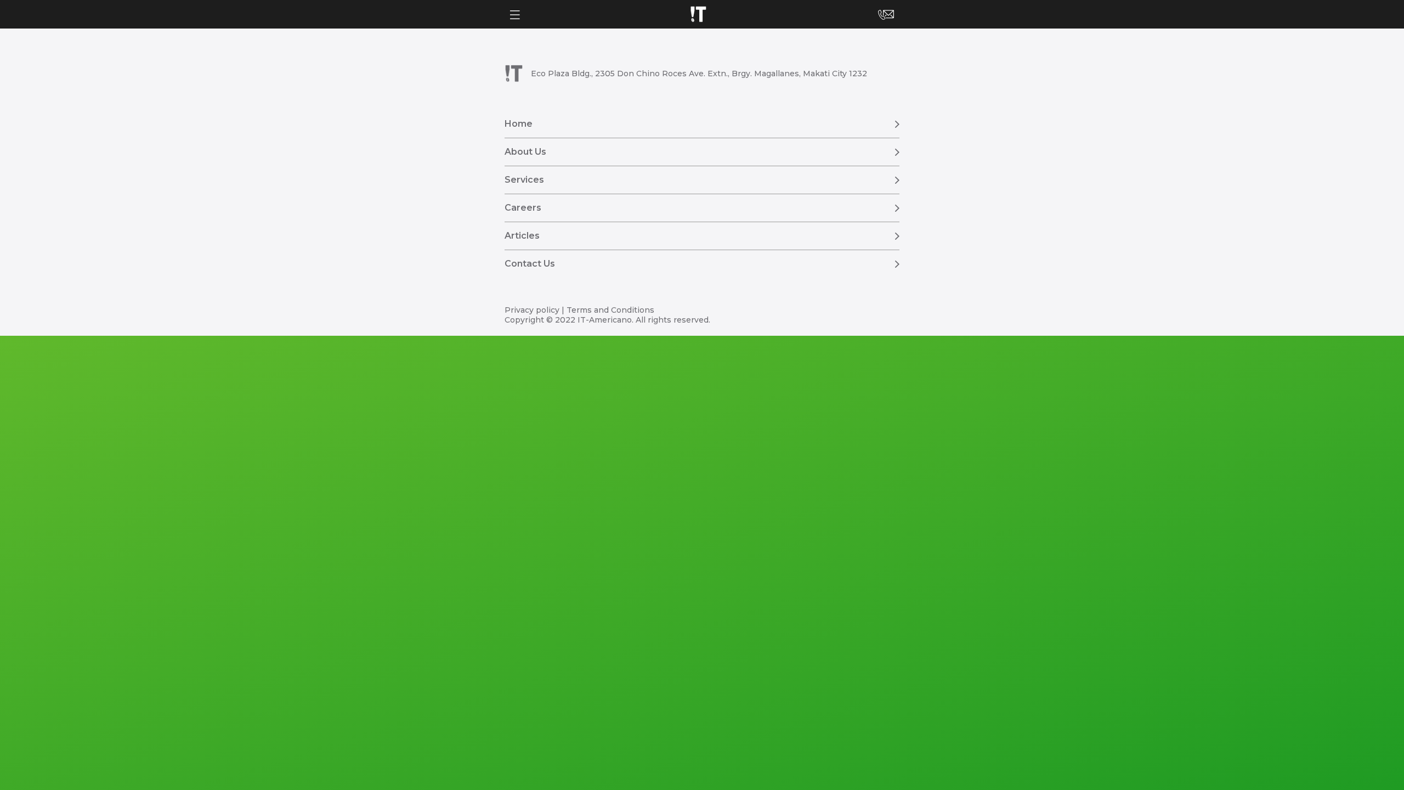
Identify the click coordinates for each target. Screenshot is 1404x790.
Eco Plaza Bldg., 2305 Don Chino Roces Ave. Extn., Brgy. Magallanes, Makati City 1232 (699, 73)
